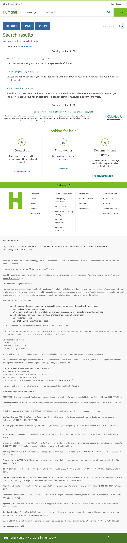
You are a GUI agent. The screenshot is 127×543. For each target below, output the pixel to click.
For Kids (27, 25)
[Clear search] (120, 26)
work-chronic (27, 46)
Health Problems (16, 88)
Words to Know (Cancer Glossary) (25, 58)
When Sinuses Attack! (19, 72)
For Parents (11, 25)
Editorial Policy (40, 112)
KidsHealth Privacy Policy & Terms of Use (65, 112)
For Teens (42, 25)
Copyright (89, 112)
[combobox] (112, 26)
